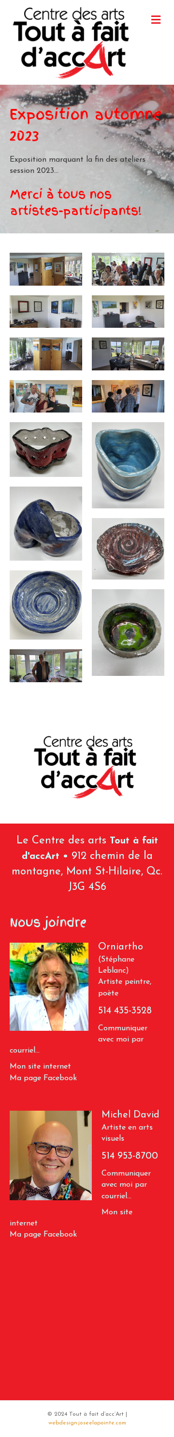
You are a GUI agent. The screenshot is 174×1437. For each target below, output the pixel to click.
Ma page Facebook (43, 1078)
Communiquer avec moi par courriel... (126, 1185)
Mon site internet (41, 1066)
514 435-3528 (125, 1011)
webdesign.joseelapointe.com (87, 1423)
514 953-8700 (130, 1156)
